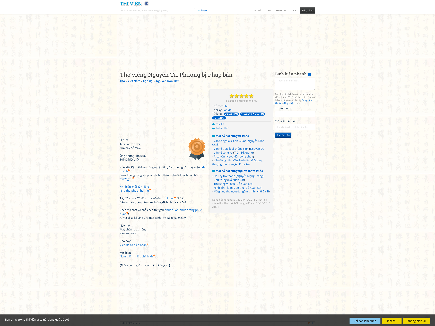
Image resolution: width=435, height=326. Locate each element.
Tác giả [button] (257, 10)
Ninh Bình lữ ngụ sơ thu (229, 188)
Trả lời (220, 124)
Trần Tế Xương (243, 152)
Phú (226, 106)
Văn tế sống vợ (223, 152)
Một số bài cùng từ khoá (232, 136)
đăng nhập (288, 103)
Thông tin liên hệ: (285, 121)
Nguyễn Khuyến (239, 164)
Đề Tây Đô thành (224, 176)
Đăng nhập (307, 10)
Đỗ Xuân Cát (236, 180)
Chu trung (220, 180)
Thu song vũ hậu (224, 184)
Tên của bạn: (282, 108)
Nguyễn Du (257, 149)
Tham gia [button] (281, 10)
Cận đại (227, 110)
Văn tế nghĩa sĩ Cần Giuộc (230, 141)
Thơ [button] (268, 10)
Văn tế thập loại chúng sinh (231, 149)
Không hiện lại (416, 321)
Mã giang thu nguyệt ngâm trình (234, 191)
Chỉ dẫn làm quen (365, 321)
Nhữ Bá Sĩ (262, 191)
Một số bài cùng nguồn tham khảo (239, 171)
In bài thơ (222, 128)
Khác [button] (294, 10)
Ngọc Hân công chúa (240, 156)
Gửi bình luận (283, 135)
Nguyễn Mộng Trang (250, 176)
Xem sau (391, 321)
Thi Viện (131, 3)
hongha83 (229, 199)
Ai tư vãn (219, 156)
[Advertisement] (217, 40)
